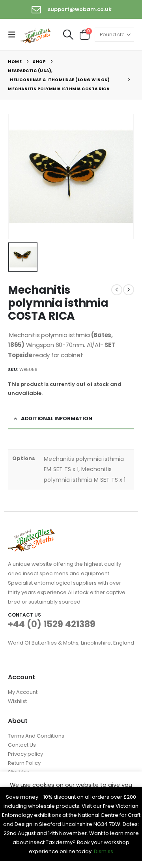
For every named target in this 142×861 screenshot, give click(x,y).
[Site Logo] (36, 35)
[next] (128, 289)
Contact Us (22, 745)
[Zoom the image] (31, 533)
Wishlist (17, 701)
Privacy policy (25, 754)
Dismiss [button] (103, 851)
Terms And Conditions (36, 736)
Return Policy (24, 763)
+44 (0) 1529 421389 (51, 624)
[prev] (116, 289)
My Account (22, 692)
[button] (14, 34)
